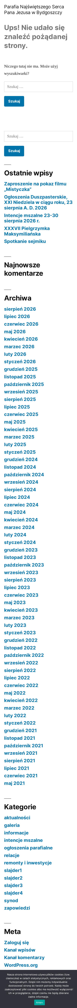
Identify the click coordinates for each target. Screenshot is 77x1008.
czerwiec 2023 (21, 595)
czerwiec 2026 (21, 324)
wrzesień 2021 (20, 753)
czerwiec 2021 (21, 775)
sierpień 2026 (20, 309)
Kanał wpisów (19, 950)
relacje (11, 855)
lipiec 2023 (17, 587)
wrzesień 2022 (21, 663)
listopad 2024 (20, 467)
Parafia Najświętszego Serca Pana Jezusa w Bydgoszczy (34, 9)
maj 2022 (15, 693)
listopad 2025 (20, 376)
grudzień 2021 (20, 730)
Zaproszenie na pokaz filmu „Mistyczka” (35, 186)
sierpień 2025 (20, 399)
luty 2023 (15, 625)
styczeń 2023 (20, 632)
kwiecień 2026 (21, 339)
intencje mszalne (23, 840)
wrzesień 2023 (21, 572)
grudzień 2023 (21, 550)
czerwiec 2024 (21, 505)
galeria (12, 825)
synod (11, 900)
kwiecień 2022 (21, 700)
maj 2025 (15, 422)
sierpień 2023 (20, 580)
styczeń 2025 (20, 452)
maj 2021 (14, 783)
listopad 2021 (19, 738)
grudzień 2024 (21, 459)
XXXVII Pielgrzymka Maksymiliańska (27, 231)
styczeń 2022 (20, 723)
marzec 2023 (19, 617)
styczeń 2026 (20, 361)
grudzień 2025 (21, 369)
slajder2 (13, 878)
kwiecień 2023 (21, 610)
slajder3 (13, 885)
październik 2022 (24, 655)
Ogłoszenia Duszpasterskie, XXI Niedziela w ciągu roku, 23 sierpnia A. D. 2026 (38, 202)
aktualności (17, 817)
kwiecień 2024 (21, 520)
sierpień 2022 (20, 670)
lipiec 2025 (17, 407)
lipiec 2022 (17, 678)
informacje (16, 833)
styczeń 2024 (20, 542)
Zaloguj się (16, 942)
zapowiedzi (17, 908)
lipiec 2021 (16, 768)
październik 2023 (24, 565)
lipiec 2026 (17, 316)
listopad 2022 (20, 648)
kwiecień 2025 (21, 429)
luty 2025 (15, 444)
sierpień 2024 (20, 489)
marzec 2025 (19, 437)
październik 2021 (23, 745)
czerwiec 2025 (21, 414)
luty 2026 (15, 354)
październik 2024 (24, 474)
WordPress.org (21, 965)
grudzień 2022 (21, 640)
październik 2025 (24, 384)
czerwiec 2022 (21, 685)
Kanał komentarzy (24, 957)
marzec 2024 (19, 527)
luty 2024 (15, 534)
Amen (39, 1002)
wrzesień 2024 (21, 482)
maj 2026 (15, 331)
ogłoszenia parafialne (28, 848)
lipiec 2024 (17, 497)
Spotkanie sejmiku (25, 241)
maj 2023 (15, 602)
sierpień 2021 (19, 760)
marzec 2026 (19, 346)
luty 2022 (15, 715)
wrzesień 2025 (21, 391)
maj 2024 (15, 512)
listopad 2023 (20, 557)
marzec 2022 (19, 708)
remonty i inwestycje (28, 863)
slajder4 (13, 893)
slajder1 (13, 870)
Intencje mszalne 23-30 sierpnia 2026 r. (31, 218)
